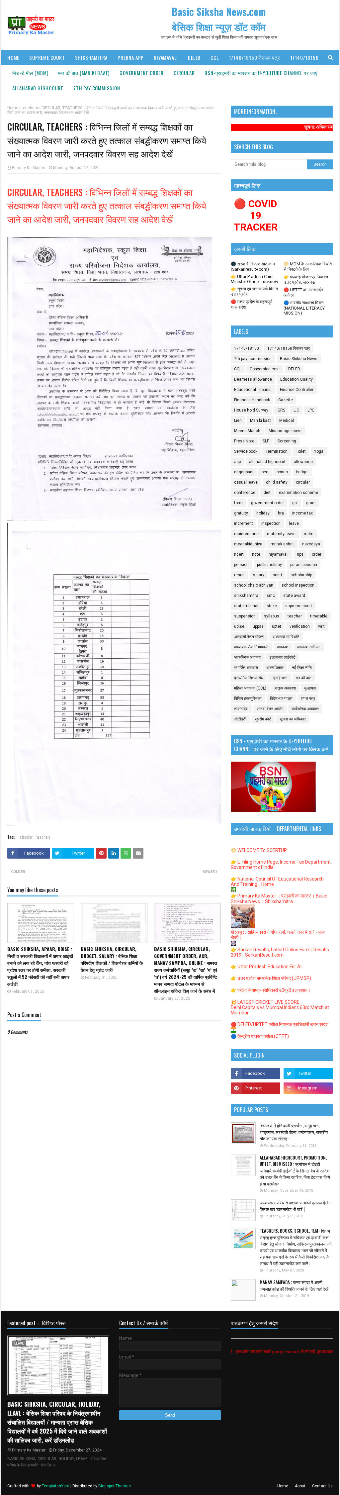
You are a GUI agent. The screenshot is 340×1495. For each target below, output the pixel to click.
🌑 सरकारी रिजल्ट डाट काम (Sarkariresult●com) (253, 266)
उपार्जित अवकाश (246, 667)
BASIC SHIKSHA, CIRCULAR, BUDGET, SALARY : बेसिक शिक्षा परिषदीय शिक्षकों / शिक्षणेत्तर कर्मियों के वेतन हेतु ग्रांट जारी (112, 959)
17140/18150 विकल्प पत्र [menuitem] (254, 57)
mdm (308, 533)
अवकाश (283, 647)
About (300, 1486)
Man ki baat (260, 420)
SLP (266, 441)
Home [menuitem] (13, 57)
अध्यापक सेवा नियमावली (251, 647)
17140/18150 (246, 348)
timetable (318, 616)
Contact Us (322, 1486)
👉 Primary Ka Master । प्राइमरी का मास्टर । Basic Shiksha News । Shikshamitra (279, 898)
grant (311, 503)
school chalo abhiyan (253, 585)
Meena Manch (247, 430)
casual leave (246, 482)
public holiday (269, 564)
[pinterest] (255, 1088)
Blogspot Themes (114, 1486)
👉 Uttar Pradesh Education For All (266, 966)
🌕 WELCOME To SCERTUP (259, 850)
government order (267, 503)
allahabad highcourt (267, 461)
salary (258, 575)
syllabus (271, 616)
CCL (237, 369)
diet (267, 492)
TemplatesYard (55, 1486)
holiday (263, 513)
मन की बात (303, 678)
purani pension (303, 564)
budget (302, 472)
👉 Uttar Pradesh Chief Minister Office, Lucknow (254, 279)
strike (272, 606)
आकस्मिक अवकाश (247, 657)
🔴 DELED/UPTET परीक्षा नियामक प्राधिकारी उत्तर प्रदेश (279, 1024)
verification (300, 626)
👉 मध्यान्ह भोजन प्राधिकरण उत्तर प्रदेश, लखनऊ (306, 279)
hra (281, 513)
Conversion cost (265, 369)
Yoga (318, 451)
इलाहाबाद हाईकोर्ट (283, 657)
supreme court (298, 606)
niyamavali (279, 554)
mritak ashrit (282, 544)
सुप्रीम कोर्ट (263, 719)
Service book (245, 451)
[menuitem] (30, 72)
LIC (296, 410)
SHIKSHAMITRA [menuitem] (91, 57)
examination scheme (298, 492)
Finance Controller (296, 389)
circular (26, 837)
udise (239, 626)
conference (244, 492)
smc (271, 595)
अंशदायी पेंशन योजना (249, 636)
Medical (286, 420)
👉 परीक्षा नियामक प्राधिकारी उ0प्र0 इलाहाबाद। (270, 990)
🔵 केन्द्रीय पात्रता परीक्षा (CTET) (260, 1036)
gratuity (241, 513)
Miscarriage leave (285, 430)
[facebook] (255, 1073)
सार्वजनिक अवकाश (305, 708)
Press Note (244, 441)
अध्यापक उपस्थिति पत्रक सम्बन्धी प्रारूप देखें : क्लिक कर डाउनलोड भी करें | (295, 1205)
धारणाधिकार (275, 667)
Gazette (285, 400)
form (238, 503)
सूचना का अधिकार (293, 719)
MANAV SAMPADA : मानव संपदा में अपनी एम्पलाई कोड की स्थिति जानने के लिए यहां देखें (294, 1285)
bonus (282, 472)
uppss (258, 626)
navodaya (311, 544)
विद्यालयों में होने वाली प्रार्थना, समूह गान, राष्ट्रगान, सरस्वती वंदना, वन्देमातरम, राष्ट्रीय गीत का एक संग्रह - (294, 1132)
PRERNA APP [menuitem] (131, 57)
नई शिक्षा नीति (302, 667)
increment (243, 523)
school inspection (298, 585)
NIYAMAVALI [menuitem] (166, 57)
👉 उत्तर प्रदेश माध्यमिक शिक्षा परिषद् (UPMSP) (271, 978)
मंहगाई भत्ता (280, 678)
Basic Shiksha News (298, 358)
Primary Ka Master (28, 167)
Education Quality (296, 379)
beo (265, 472)
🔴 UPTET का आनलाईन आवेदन (303, 292)
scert (277, 575)
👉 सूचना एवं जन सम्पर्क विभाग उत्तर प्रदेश (254, 291)
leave (294, 523)
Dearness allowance (253, 379)
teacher (295, 616)
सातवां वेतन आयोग (270, 708)
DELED (294, 369)
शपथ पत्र (308, 698)
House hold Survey (251, 410)
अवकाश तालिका (308, 647)
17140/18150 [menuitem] (304, 57)
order (316, 554)
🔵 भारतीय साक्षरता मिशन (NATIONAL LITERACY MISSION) (304, 308)
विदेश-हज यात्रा (281, 698)
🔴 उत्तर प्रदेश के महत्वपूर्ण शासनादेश (251, 304)
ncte (256, 554)
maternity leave (281, 533)
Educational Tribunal (253, 389)
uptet (276, 626)
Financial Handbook (252, 400)
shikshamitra (246, 595)
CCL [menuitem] (214, 57)
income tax (302, 513)
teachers (30, 108)
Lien (238, 420)
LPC (310, 410)
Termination (277, 451)
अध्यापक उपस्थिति (286, 636)
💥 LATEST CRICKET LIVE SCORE (265, 1002)
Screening (287, 441)
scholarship (301, 575)
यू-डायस (310, 688)
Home (12, 108)
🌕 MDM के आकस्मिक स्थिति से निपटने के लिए (308, 266)
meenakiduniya (248, 544)
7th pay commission (253, 358)
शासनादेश (241, 708)
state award (294, 595)
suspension (245, 616)
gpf (295, 503)
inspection (271, 523)
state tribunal (246, 606)
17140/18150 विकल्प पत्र (288, 348)
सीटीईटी (240, 719)
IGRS (281, 410)
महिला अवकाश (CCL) (250, 688)
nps (300, 554)
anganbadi (243, 472)
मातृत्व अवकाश (285, 688)
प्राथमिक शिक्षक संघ (248, 678)
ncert (239, 554)
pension (241, 564)
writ (321, 626)
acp (237, 461)
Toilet (301, 451)
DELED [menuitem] (194, 57)
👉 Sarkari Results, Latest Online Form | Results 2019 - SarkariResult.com (280, 952)
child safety (277, 482)
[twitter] (308, 1073)
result (239, 575)
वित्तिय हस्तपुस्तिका (248, 698)
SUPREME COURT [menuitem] (47, 57)
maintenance (246, 533)
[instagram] (308, 1088)
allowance (303, 461)
